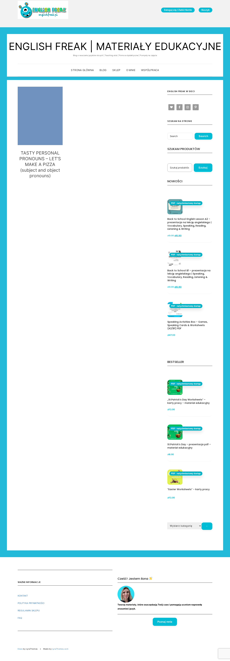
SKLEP (116, 70)
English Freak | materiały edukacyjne (115, 46)
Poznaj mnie (164, 621)
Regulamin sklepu (29, 610)
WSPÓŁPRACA (150, 70)
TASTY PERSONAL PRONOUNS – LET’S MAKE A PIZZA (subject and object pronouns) (40, 164)
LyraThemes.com (60, 649)
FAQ (20, 618)
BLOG (103, 70)
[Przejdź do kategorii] (207, 526)
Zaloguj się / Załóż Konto (178, 9)
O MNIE (130, 70)
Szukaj (203, 167)
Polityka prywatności (31, 603)
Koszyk (205, 9)
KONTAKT (23, 595)
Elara (20, 649)
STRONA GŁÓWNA (82, 70)
